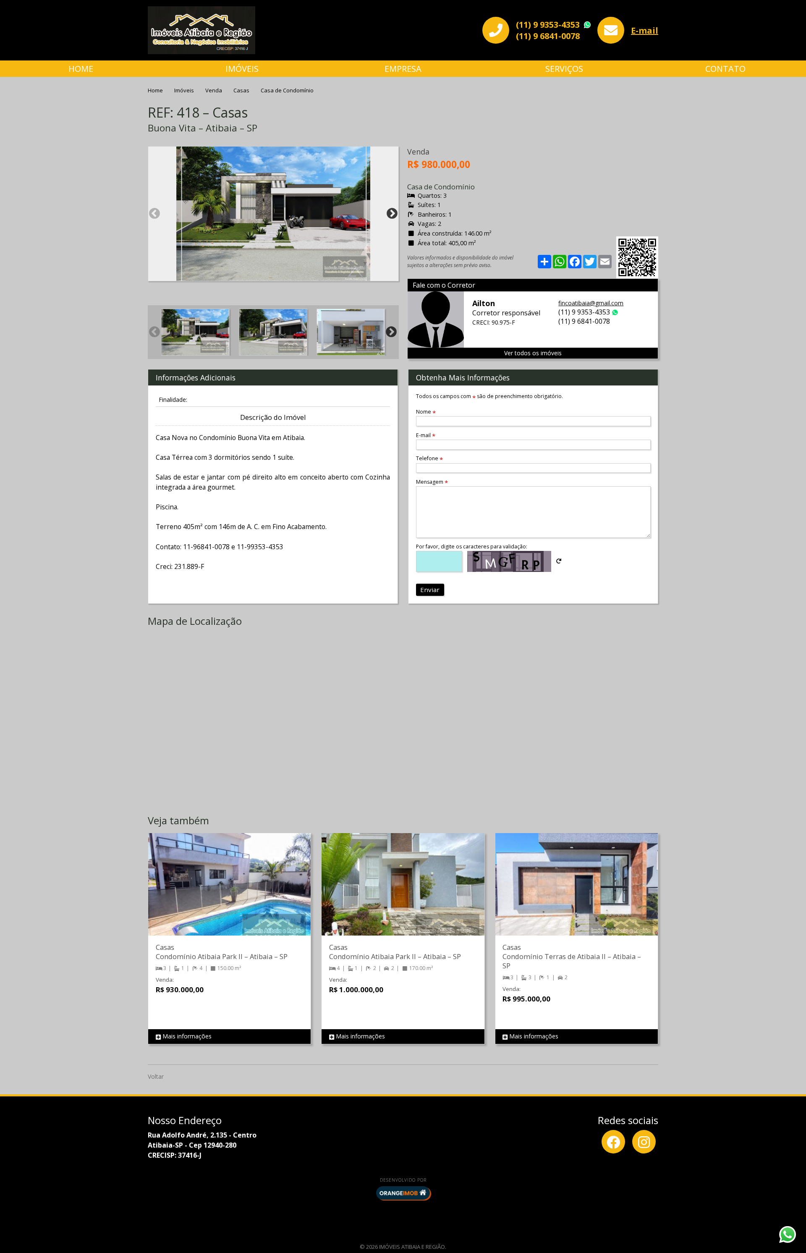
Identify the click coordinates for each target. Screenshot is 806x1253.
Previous (154, 213)
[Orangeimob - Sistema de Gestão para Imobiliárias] (403, 1193)
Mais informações (186, 1036)
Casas (242, 90)
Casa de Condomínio (287, 90)
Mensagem (432, 481)
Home (80, 68)
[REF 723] (576, 892)
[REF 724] (229, 892)
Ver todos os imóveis (533, 353)
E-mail (644, 30)
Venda (214, 90)
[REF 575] (403, 892)
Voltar (156, 1076)
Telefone (429, 458)
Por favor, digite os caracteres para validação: (471, 546)
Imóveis (242, 68)
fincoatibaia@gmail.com (590, 303)
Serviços (564, 68)
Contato (725, 68)
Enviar (430, 589)
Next (392, 213)
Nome (426, 411)
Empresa (403, 68)
